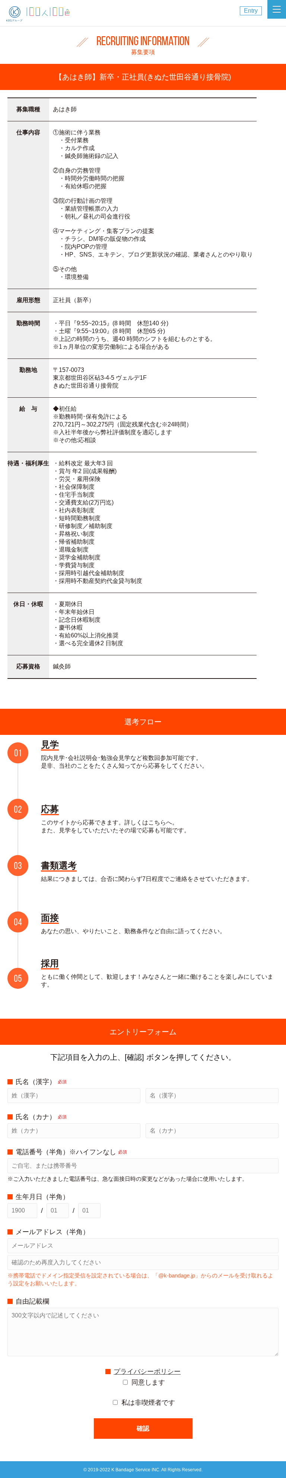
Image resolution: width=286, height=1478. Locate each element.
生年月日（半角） (42, 1197)
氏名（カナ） (41, 1117)
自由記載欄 (32, 1301)
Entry (251, 10)
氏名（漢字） (41, 1082)
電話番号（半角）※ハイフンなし (71, 1152)
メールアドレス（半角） (52, 1232)
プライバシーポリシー (147, 1371)
